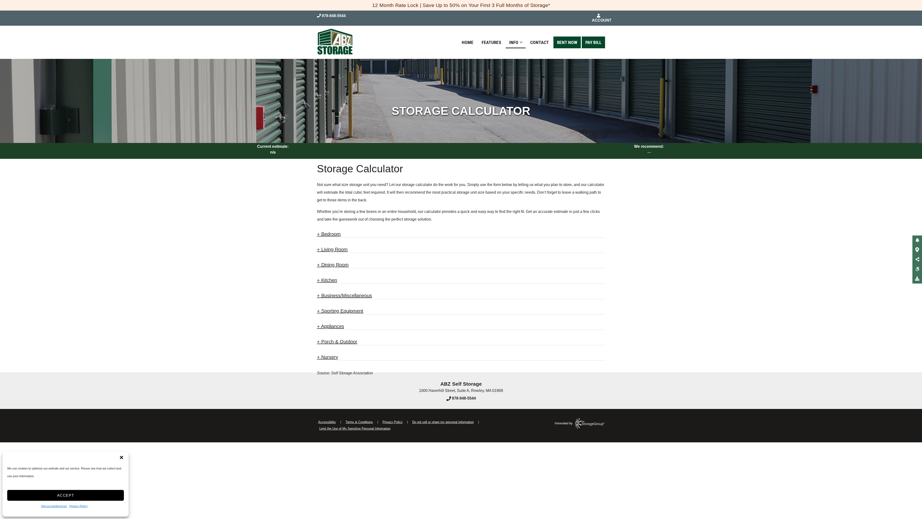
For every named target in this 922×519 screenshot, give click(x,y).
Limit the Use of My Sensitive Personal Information (354, 428)
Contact (539, 42)
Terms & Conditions (359, 422)
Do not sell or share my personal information (443, 422)
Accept (65, 495)
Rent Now (567, 42)
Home (467, 42)
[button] (121, 457)
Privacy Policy (78, 506)
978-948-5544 (463, 398)
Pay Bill (593, 42)
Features (491, 42)
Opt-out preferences (54, 506)
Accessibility (327, 422)
